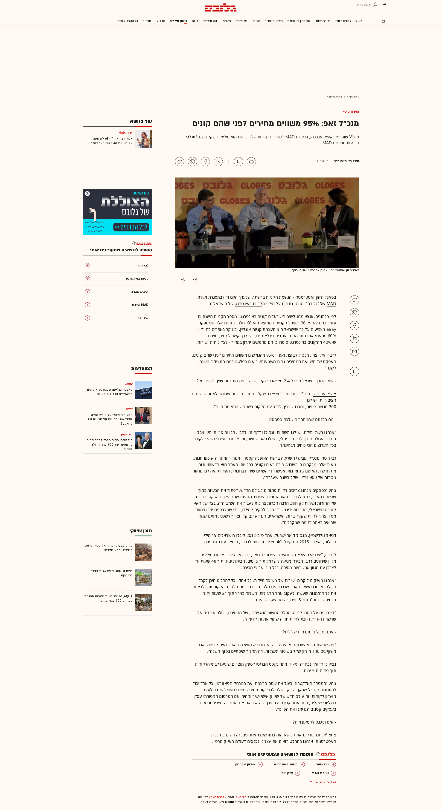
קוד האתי (240, 797)
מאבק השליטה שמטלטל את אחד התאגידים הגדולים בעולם (109, 391)
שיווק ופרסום (178, 21)
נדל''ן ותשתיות (274, 21)
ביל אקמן (127, 434)
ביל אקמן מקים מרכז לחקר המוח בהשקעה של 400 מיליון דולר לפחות (110, 444)
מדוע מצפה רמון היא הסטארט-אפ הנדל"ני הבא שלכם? (109, 548)
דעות (195, 21)
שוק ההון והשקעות (299, 21)
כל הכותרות (323, 21)
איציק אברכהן (324, 393)
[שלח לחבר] (354, 351)
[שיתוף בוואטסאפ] (192, 161)
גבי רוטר (329, 458)
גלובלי (227, 21)
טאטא (129, 384)
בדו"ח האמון (216, 797)
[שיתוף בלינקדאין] (354, 338)
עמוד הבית (353, 97)
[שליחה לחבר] (218, 161)
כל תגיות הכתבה (325, 781)
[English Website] (384, 20)
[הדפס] (251, 161)
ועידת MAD (351, 111)
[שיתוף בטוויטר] (179, 161)
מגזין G (160, 21)
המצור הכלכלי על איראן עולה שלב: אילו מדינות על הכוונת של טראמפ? (110, 419)
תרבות (146, 21)
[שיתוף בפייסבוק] (205, 161)
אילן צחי (318, 355)
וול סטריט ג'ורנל (128, 21)
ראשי (358, 21)
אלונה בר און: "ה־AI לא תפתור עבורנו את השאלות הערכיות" (111, 140)
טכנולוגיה (241, 21)
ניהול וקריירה (210, 21)
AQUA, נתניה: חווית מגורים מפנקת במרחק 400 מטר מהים (108, 598)
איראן (129, 409)
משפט (256, 21)
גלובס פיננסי (343, 21)
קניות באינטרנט (248, 303)
